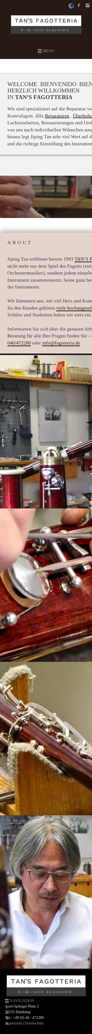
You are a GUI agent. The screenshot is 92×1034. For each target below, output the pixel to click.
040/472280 (19, 342)
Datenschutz (34, 1023)
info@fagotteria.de (61, 342)
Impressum (13, 1023)
